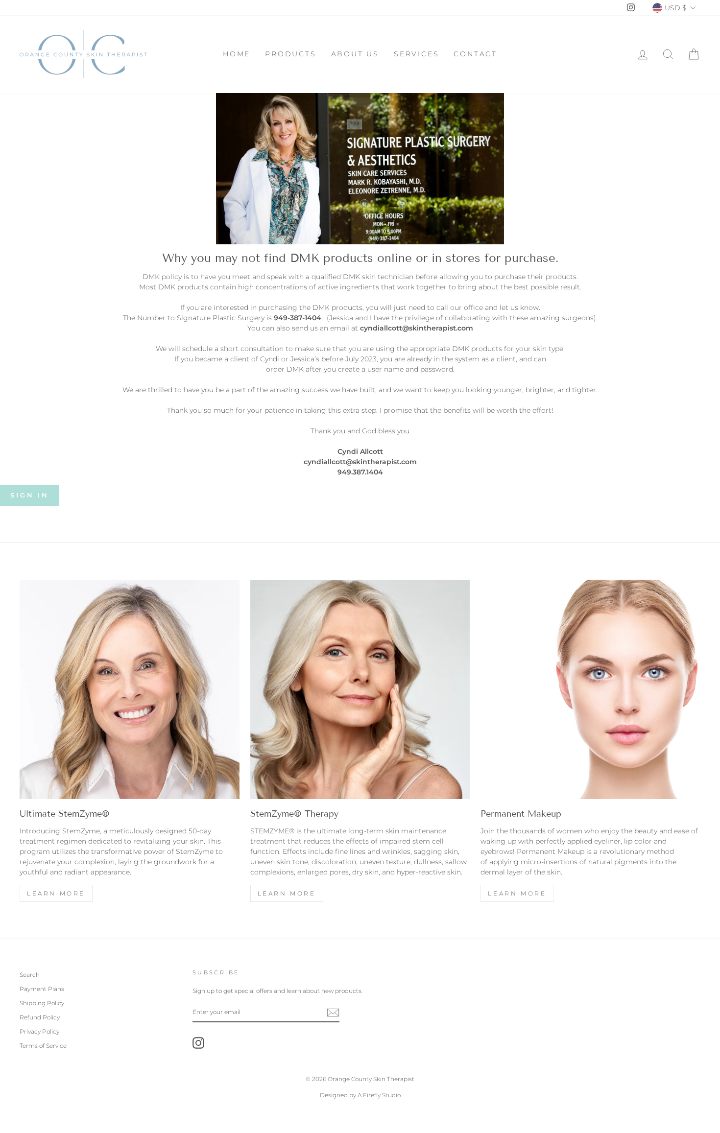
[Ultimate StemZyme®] (130, 690)
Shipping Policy (42, 1003)
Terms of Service (43, 1045)
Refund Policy (40, 1017)
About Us (355, 53)
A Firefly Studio (378, 1095)
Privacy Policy (39, 1031)
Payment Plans (42, 988)
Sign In (29, 495)
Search (30, 974)
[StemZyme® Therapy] (360, 690)
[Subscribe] (333, 1012)
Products (290, 53)
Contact (475, 53)
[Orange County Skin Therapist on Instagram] (198, 1043)
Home (236, 53)
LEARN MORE (287, 893)
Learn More (56, 893)
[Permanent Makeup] (590, 690)
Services (416, 53)
